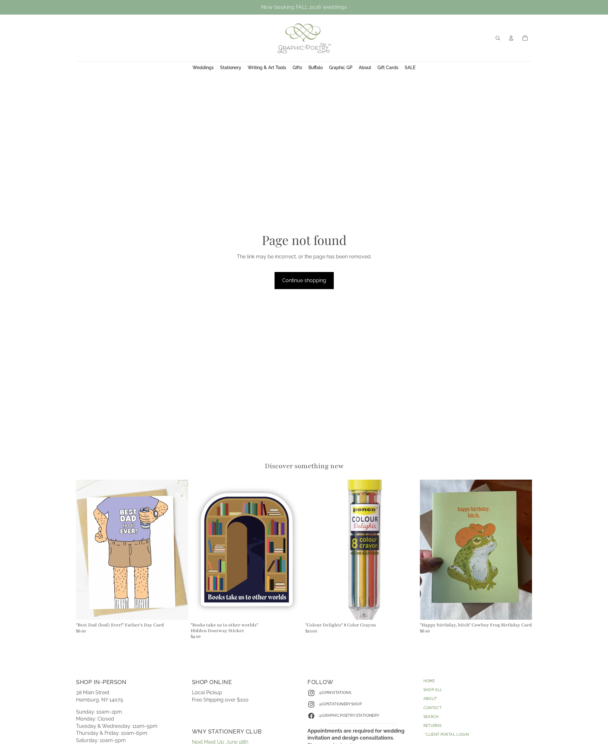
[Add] (178, 610)
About (430, 698)
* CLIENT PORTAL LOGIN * (447, 734)
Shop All (432, 690)
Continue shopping (304, 280)
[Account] (511, 38)
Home (429, 681)
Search (431, 716)
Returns (432, 725)
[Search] (498, 38)
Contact (432, 707)
